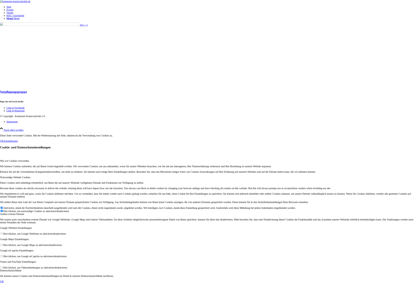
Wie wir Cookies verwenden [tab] (14, 160)
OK (2, 141)
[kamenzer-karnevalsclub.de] (15, 1)
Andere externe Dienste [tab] (12, 214)
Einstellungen (11, 141)
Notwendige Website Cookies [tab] (15, 177)
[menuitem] (210, 6)
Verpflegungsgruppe (13, 92)
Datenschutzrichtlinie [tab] (11, 270)
